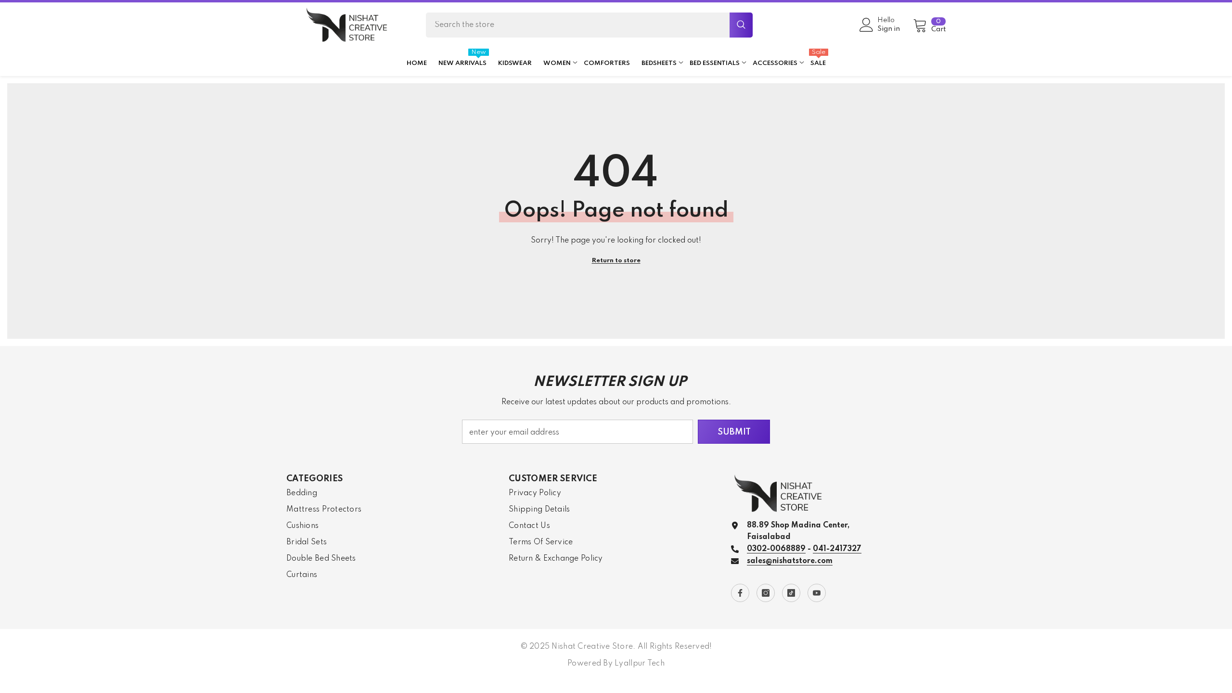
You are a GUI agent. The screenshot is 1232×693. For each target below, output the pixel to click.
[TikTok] (791, 593)
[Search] (589, 25)
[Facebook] (740, 593)
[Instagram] (766, 593)
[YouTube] (817, 593)
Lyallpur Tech (640, 663)
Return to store (616, 260)
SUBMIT (734, 432)
